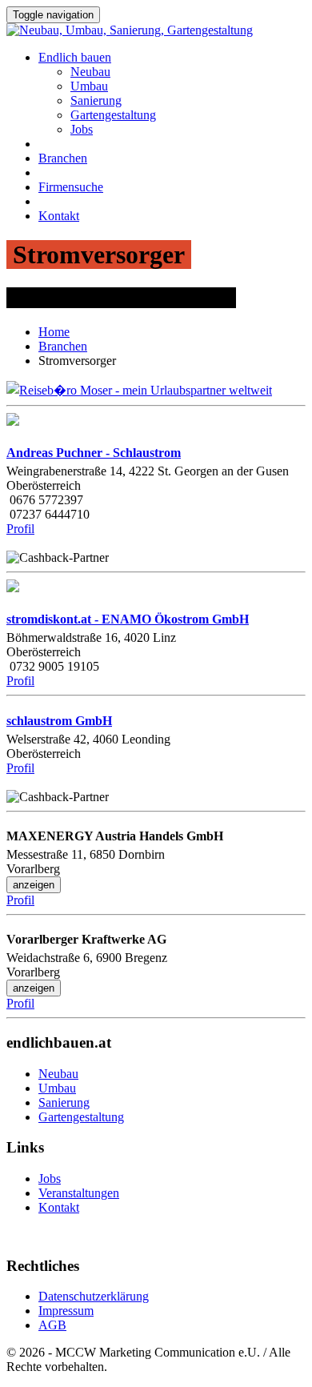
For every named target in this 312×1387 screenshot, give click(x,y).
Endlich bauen (74, 57)
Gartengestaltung (113, 115)
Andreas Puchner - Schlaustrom (93, 452)
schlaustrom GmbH (59, 721)
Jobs (81, 129)
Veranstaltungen (78, 1193)
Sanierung (96, 100)
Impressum (66, 1310)
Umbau (89, 86)
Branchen (62, 158)
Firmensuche (70, 187)
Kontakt (58, 215)
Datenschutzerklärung (93, 1296)
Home (54, 332)
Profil (20, 528)
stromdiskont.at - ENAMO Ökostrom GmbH (127, 619)
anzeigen (33, 885)
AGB (52, 1325)
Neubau (90, 71)
